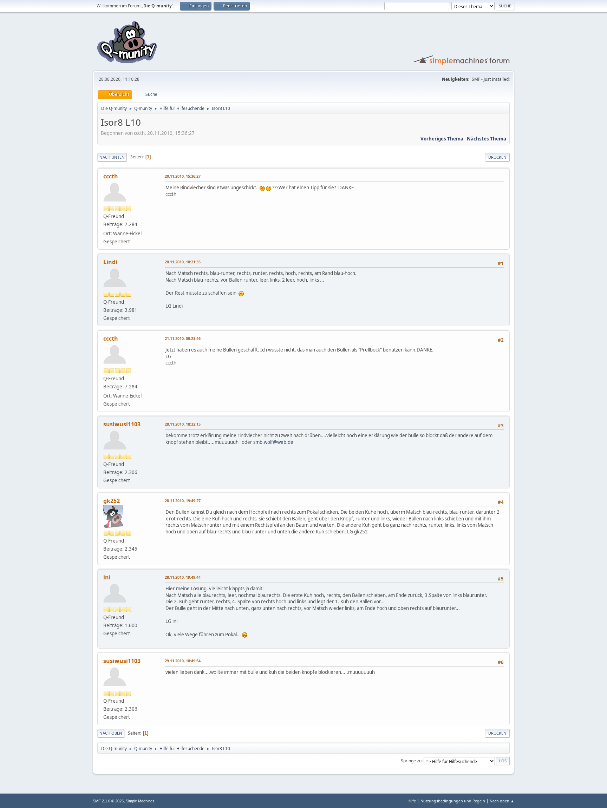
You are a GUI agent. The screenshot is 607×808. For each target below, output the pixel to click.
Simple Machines (140, 801)
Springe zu (411, 761)
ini (107, 577)
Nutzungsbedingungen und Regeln (452, 800)
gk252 (111, 501)
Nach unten (112, 157)
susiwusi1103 (122, 424)
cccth (110, 176)
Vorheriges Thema (441, 139)
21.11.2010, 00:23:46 (183, 338)
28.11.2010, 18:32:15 (183, 424)
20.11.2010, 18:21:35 (183, 261)
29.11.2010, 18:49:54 (183, 660)
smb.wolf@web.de (273, 442)
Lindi (110, 262)
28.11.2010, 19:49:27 (183, 500)
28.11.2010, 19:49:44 (183, 577)
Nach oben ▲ (502, 800)
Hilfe (411, 800)
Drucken (497, 157)
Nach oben (110, 733)
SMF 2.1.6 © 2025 (108, 801)
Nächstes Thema (486, 139)
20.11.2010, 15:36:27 (183, 176)
